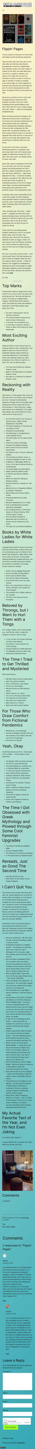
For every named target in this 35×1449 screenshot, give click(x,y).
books (8, 1226)
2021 (3, 1226)
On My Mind (25, 1217)
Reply (4, 1300)
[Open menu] (3, 10)
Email (5, 1401)
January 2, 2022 (8, 1263)
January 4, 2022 (11, 1313)
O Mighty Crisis (7, 1438)
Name (5, 1393)
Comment (7, 1372)
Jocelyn (8, 1311)
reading (13, 1226)
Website (5, 1410)
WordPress (21, 1443)
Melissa (5, 1261)
